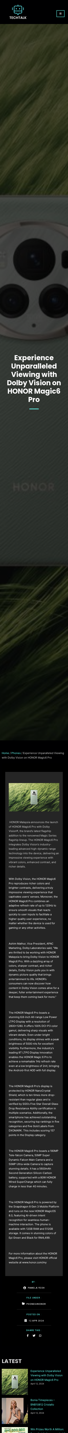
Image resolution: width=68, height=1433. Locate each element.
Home (5, 753)
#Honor (41, 1304)
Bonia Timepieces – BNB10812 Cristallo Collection (43, 1404)
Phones (16, 753)
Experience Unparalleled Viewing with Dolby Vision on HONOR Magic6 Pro (47, 1375)
